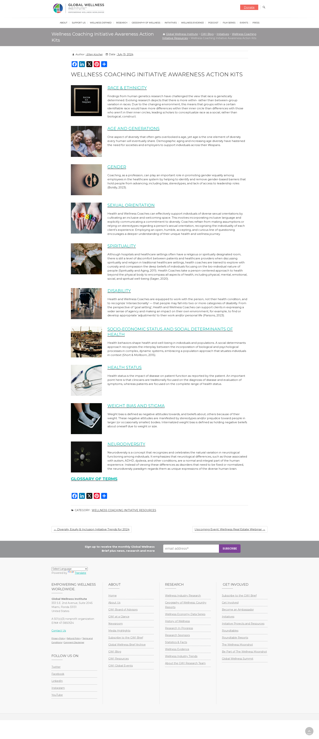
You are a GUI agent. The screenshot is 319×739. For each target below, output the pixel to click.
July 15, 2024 (125, 54)
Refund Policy (74, 638)
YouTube (57, 695)
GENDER (116, 166)
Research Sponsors (177, 635)
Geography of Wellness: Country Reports (185, 605)
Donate (249, 7)
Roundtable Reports (235, 637)
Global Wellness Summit (237, 658)
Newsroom (115, 623)
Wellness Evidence (192, 22)
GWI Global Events (120, 665)
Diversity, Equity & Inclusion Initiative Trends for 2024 (91, 529)
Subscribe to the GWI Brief (125, 637)
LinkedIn (57, 681)
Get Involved (230, 602)
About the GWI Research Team (185, 663)
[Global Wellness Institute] (79, 8)
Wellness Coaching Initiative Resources (124, 510)
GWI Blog (114, 651)
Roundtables (230, 630)
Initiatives (171, 22)
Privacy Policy (58, 638)
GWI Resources (118, 658)
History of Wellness (177, 621)
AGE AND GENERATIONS (133, 128)
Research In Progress (179, 628)
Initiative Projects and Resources (243, 623)
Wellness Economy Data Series (185, 614)
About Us (114, 602)
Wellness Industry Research (183, 595)
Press (256, 22)
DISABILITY (119, 290)
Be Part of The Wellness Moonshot (244, 651)
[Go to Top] (309, 731)
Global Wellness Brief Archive (127, 644)
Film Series (229, 22)
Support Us (78, 22)
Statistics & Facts (176, 642)
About (63, 22)
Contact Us (59, 630)
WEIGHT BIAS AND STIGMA (136, 405)
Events (244, 22)
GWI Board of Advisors (123, 609)
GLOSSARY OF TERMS (94, 478)
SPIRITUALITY (121, 246)
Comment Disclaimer (74, 642)
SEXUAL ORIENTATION (131, 205)
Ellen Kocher (94, 54)
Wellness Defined (101, 22)
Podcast (213, 22)
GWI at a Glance (118, 616)
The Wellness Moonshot (237, 644)
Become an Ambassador (238, 609)
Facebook (58, 674)
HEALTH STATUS (124, 367)
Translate (80, 573)
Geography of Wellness (146, 22)
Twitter (56, 667)
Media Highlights (119, 630)
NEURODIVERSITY (126, 444)
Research (121, 22)
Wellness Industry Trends (181, 656)
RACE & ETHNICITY (127, 87)
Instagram (58, 688)
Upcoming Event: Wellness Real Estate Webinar (230, 529)
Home (112, 595)
